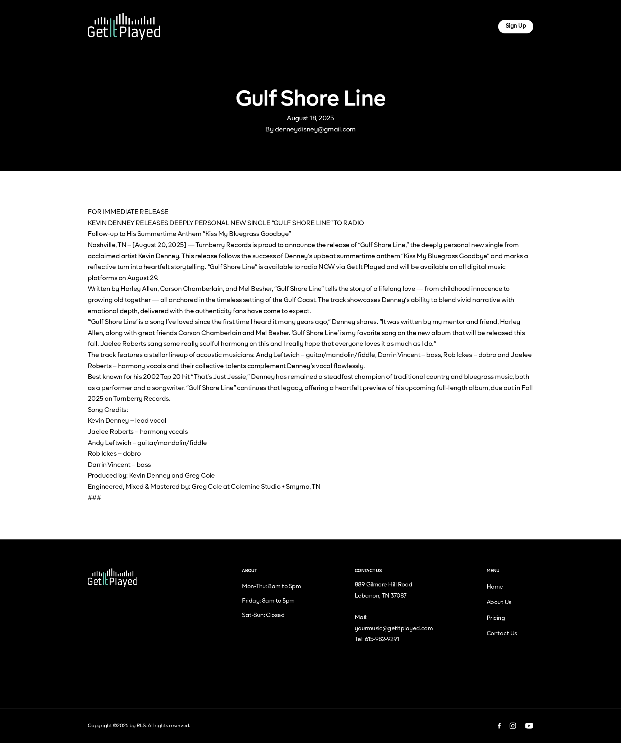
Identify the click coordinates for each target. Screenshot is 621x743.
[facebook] (499, 726)
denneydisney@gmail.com (315, 129)
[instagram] (513, 726)
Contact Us (502, 634)
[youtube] (529, 726)
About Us (260, 26)
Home (228, 26)
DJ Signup (327, 26)
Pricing (293, 26)
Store (360, 26)
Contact (390, 26)
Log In (477, 26)
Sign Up (516, 26)
